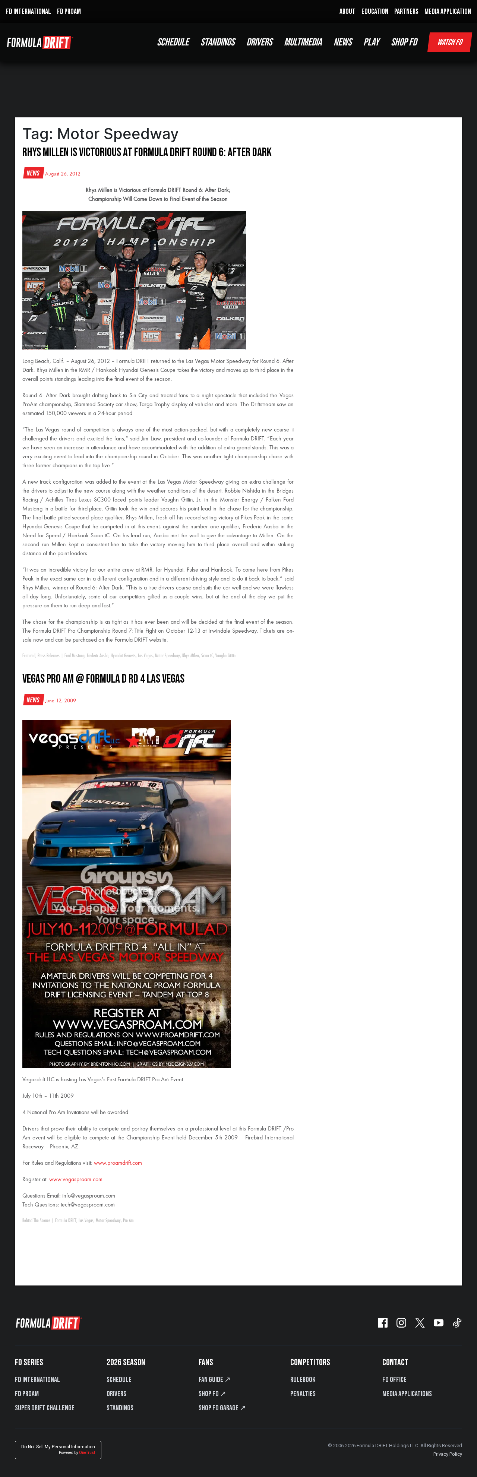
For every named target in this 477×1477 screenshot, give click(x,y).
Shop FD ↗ (212, 1393)
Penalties (303, 1393)
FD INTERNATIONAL (28, 11)
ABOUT (347, 11)
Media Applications (407, 1393)
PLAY (371, 42)
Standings (120, 1408)
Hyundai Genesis (123, 655)
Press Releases (49, 655)
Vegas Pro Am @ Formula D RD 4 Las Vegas (103, 679)
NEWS (342, 42)
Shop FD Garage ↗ (222, 1408)
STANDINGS (217, 42)
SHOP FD (404, 42)
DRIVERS (259, 42)
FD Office (394, 1379)
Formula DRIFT (65, 1220)
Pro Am (128, 1220)
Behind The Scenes (36, 1220)
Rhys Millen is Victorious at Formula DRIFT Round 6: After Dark (147, 152)
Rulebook (302, 1379)
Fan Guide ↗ (215, 1379)
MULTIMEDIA (303, 42)
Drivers (116, 1393)
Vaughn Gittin (225, 655)
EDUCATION (374, 11)
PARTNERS (406, 11)
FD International (37, 1379)
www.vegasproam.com (75, 1180)
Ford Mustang (74, 655)
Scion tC (207, 655)
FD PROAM (69, 11)
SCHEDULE (173, 42)
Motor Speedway (167, 655)
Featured (28, 655)
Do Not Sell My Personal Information (58, 1449)
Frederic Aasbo (97, 655)
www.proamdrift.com (118, 1163)
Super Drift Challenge (45, 1408)
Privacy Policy (447, 1454)
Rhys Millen (190, 655)
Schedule (119, 1379)
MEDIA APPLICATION (447, 11)
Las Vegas (145, 655)
